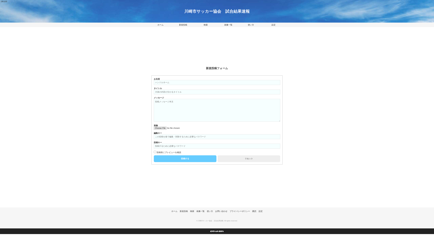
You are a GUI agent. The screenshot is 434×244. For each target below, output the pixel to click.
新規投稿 (183, 25)
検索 (206, 25)
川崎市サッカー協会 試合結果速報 (217, 11)
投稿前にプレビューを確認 (169, 152)
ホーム (160, 25)
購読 (254, 211)
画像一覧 (228, 25)
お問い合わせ (221, 211)
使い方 (251, 25)
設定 (273, 25)
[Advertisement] (217, 48)
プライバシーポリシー (240, 211)
